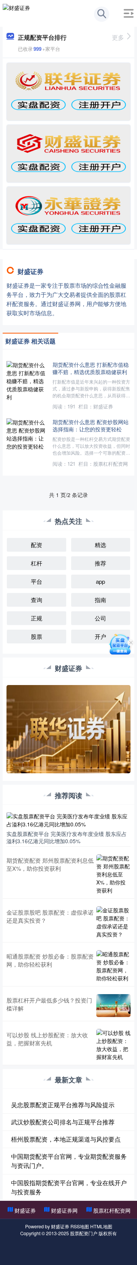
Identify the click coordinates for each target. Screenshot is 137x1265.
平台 (36, 581)
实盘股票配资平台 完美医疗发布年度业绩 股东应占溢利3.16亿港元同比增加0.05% (66, 837)
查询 (36, 600)
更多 (118, 37)
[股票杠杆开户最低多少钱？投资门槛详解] (113, 1005)
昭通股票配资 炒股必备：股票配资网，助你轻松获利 (50, 960)
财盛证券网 (64, 1210)
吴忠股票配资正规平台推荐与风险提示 (63, 1104)
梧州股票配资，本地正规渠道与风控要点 (66, 1139)
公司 (100, 618)
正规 (36, 618)
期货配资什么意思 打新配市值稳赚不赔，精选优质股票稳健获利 (91, 368)
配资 (36, 545)
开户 (100, 636)
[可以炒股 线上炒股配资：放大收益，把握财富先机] (113, 1045)
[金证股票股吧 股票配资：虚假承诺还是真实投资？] (113, 922)
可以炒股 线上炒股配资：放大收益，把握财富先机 (47, 1039)
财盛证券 (25, 1210)
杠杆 (36, 563)
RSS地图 (79, 1226)
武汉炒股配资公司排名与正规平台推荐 (63, 1122)
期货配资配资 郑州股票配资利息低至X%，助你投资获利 (50, 864)
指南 (100, 600)
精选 (100, 545)
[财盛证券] (16, 12)
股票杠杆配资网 (112, 1210)
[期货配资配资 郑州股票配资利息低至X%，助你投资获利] (113, 874)
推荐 (100, 563)
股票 (36, 636)
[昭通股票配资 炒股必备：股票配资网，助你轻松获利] (113, 966)
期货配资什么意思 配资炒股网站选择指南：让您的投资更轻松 (91, 425)
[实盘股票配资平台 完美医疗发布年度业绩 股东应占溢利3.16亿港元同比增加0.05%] (68, 819)
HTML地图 (101, 1226)
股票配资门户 (83, 1233)
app (100, 581)
